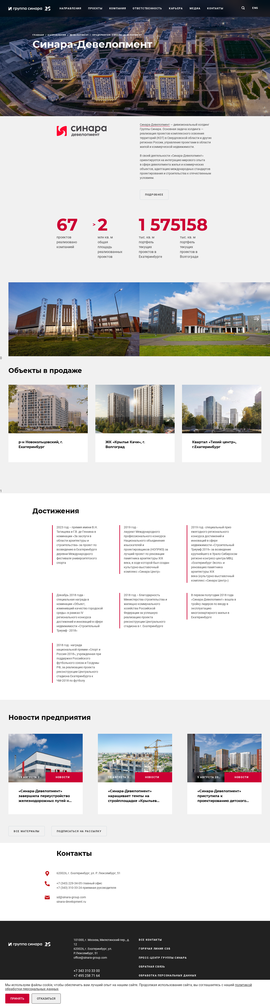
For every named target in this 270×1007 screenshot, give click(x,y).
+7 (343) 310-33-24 (69, 887)
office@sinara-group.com (90, 957)
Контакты (215, 8)
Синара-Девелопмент (155, 124)
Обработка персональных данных (167, 975)
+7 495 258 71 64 (87, 976)
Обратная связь (152, 966)
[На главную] (29, 8)
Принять (17, 998)
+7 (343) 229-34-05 (69, 883)
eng (255, 8)
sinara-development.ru (71, 901)
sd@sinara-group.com (71, 897)
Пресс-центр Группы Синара (163, 957)
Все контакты (150, 939)
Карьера (176, 8)
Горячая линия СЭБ (155, 948)
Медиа (195, 8)
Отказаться (46, 998)
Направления (70, 8)
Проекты (95, 8)
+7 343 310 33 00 (87, 971)
